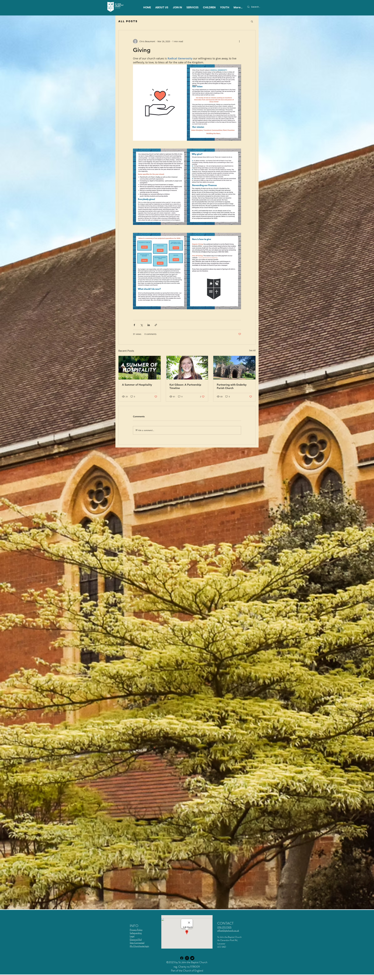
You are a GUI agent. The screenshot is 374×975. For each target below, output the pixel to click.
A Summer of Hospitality (137, 384)
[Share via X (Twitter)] (141, 325)
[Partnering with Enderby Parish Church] (234, 367)
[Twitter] (192, 958)
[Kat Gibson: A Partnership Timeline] (187, 367)
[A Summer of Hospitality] (139, 367)
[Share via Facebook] (134, 325)
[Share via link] (155, 325)
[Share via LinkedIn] (148, 325)
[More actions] (239, 41)
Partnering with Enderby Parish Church (231, 386)
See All (252, 350)
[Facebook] (182, 958)
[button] (192, 7)
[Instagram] (187, 958)
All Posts (128, 21)
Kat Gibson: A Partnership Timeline (185, 386)
